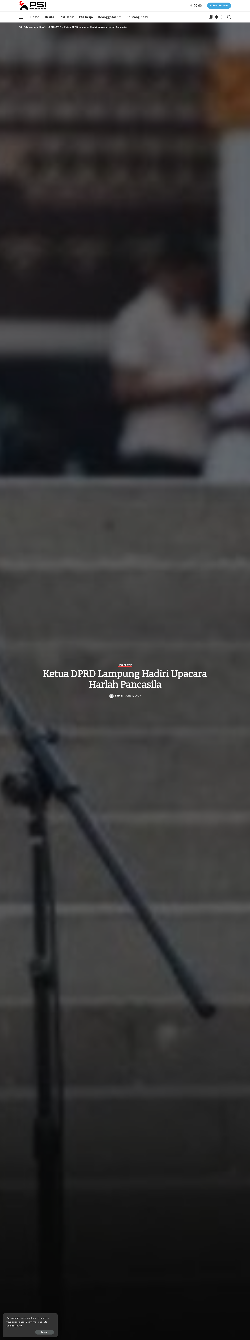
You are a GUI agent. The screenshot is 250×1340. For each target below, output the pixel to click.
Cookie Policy (14, 1325)
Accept (44, 1332)
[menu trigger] (23, 17)
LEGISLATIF (125, 665)
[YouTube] (200, 5)
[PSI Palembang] (33, 5)
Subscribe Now (219, 5)
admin (119, 695)
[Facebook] (191, 5)
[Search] (229, 17)
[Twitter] (195, 5)
